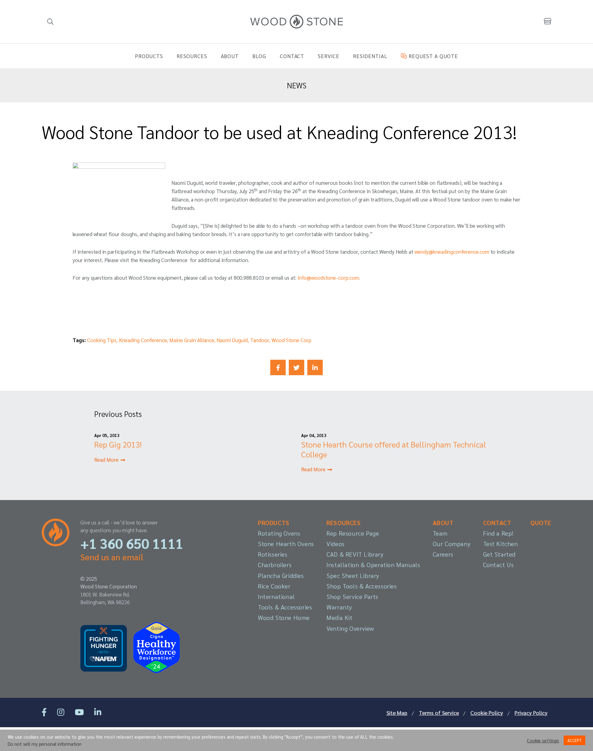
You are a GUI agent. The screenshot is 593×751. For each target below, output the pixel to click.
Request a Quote (432, 56)
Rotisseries (273, 554)
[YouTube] (79, 712)
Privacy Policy (531, 712)
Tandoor (259, 340)
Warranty (339, 607)
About (230, 56)
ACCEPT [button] (574, 740)
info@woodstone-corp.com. (329, 277)
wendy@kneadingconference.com (451, 251)
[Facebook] (44, 712)
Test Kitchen (500, 544)
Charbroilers (275, 565)
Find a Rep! (498, 533)
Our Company (452, 544)
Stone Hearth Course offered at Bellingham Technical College (393, 449)
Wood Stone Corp (291, 340)
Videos (335, 544)
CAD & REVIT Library (354, 554)
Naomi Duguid (232, 340)
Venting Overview (350, 628)
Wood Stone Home (284, 617)
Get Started (499, 554)
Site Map (396, 712)
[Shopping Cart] (547, 21)
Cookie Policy (486, 712)
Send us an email (111, 556)
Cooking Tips (101, 340)
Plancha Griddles (281, 575)
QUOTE (540, 523)
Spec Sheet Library (352, 575)
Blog (259, 56)
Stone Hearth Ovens (286, 544)
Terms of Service (439, 712)
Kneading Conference (143, 340)
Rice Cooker (274, 586)
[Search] (50, 21)
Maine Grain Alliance (191, 340)
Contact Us (498, 565)
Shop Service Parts (352, 596)
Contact (292, 56)
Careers (443, 554)
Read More (107, 459)
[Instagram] (60, 712)
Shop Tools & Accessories (361, 586)
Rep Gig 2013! (117, 444)
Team (440, 533)
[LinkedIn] (97, 712)
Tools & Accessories (285, 607)
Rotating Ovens (279, 533)
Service (328, 56)
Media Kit (339, 617)
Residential (370, 56)
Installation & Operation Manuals (373, 565)
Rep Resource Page (352, 533)
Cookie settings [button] (543, 740)
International (276, 596)
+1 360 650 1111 (131, 543)
